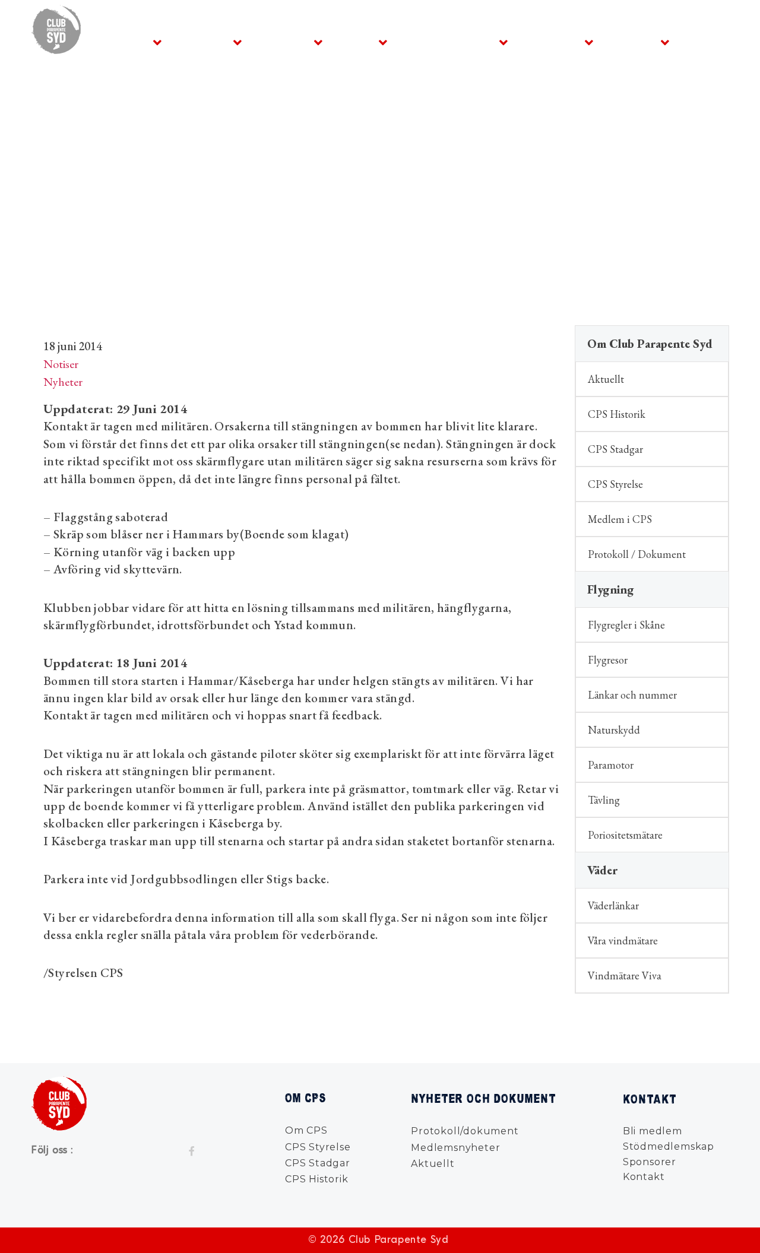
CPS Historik (616, 414)
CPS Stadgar (615, 449)
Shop (418, 42)
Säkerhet (468, 42)
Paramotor (611, 765)
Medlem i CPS (620, 519)
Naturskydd (614, 730)
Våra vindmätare (623, 940)
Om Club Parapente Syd (649, 343)
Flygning (202, 42)
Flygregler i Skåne (626, 625)
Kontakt (707, 42)
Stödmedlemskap (668, 1146)
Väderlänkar (613, 905)
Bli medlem (652, 1131)
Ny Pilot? (282, 42)
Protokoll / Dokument (637, 554)
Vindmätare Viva (624, 975)
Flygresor (608, 660)
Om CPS (306, 1130)
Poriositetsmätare (625, 835)
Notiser (60, 364)
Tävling (604, 800)
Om (135, 42)
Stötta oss (551, 42)
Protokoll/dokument (464, 1131)
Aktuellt (606, 379)
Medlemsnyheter (455, 1147)
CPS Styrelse (615, 484)
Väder (355, 42)
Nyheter (631, 42)
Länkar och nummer (632, 695)
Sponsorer (649, 1162)
